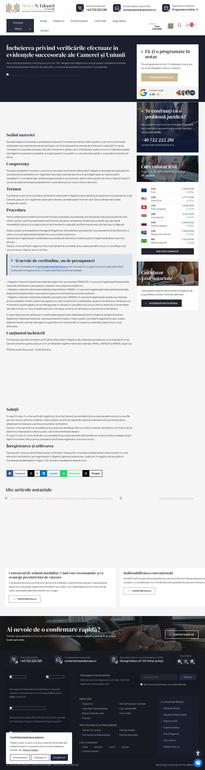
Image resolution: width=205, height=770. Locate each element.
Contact (44, 30)
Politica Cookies (30, 749)
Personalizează (20, 757)
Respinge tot (40, 757)
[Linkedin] (192, 661)
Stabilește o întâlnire (183, 6)
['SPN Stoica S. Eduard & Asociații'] (30, 8)
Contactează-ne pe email (136, 6)
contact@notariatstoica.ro (139, 10)
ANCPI (111, 747)
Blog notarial (119, 21)
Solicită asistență (95, 6)
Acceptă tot (59, 757)
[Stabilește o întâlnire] (166, 8)
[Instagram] (185, 661)
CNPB (83, 747)
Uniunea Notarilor (89, 751)
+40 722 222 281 (96, 10)
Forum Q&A (100, 21)
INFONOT (97, 747)
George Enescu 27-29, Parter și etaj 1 (141, 661)
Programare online (183, 9)
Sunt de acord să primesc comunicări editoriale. (165, 684)
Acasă (43, 21)
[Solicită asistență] (80, 8)
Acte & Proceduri (79, 21)
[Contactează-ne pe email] (117, 8)
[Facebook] (179, 661)
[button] (179, 25)
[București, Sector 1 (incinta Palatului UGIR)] (114, 659)
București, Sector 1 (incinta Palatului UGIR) (141, 657)
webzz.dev (192, 764)
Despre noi (58, 21)
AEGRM (124, 747)
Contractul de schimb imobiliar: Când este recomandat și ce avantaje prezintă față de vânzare (56, 575)
